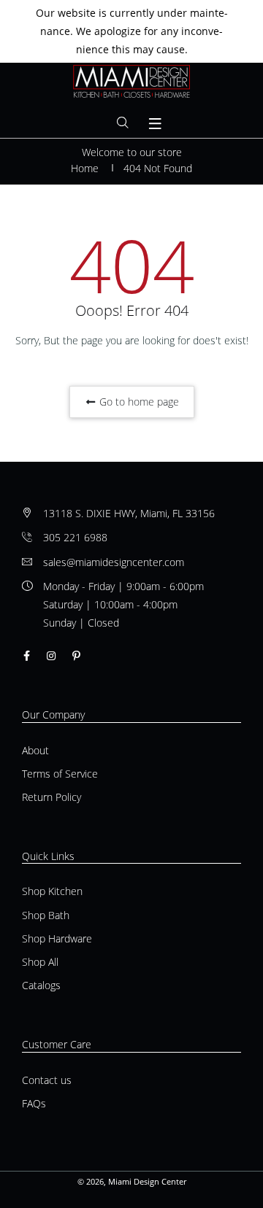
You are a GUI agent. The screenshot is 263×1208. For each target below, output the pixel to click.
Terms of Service (60, 774)
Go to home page (137, 402)
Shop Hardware (57, 938)
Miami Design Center (147, 1181)
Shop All (40, 962)
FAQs (34, 1103)
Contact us (47, 1080)
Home (85, 168)
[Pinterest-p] (76, 655)
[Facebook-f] (26, 655)
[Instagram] (51, 655)
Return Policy (51, 797)
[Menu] (155, 124)
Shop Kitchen (52, 891)
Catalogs (41, 985)
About (35, 750)
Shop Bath (45, 915)
